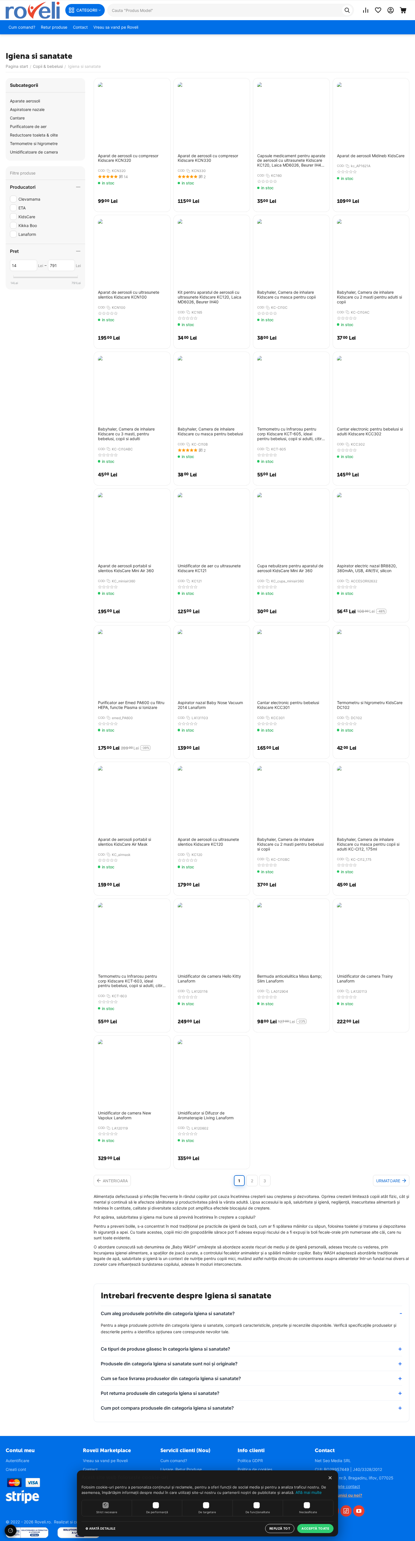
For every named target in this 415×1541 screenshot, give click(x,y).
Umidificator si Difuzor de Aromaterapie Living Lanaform (206, 1115)
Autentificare (17, 1460)
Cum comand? (173, 1460)
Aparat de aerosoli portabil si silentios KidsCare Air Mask (124, 842)
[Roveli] (33, 9)
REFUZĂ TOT (279, 1528)
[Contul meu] (390, 10)
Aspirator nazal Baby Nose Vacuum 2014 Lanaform (210, 705)
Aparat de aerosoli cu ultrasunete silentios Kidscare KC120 (208, 842)
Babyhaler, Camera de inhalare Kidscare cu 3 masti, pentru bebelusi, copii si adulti (126, 434)
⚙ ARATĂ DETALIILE (100, 1528)
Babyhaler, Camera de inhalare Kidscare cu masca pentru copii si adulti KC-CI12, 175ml (368, 844)
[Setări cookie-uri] (10, 1530)
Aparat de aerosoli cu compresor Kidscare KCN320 (128, 158)
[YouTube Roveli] (358, 1511)
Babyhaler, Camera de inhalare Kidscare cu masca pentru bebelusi (210, 431)
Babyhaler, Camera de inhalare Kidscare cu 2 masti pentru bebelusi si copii (290, 844)
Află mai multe (308, 1492)
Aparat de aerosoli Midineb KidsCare (370, 156)
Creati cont (16, 1469)
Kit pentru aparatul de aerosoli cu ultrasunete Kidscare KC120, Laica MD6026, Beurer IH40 (209, 297)
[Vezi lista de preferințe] (378, 10)
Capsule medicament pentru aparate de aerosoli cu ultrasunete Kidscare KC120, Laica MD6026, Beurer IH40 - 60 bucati (291, 161)
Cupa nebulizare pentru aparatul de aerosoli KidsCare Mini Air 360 (290, 568)
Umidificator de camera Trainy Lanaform (365, 978)
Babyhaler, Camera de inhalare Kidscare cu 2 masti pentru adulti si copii (369, 297)
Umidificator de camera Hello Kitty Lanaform (209, 978)
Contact (90, 1469)
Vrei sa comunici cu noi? (338, 1495)
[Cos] (403, 10)
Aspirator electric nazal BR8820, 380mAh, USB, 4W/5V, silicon (367, 568)
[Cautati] (347, 10)
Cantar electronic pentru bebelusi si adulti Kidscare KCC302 (370, 431)
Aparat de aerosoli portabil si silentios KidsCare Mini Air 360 (126, 568)
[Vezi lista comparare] (365, 10)
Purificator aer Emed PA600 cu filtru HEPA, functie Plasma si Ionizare (131, 705)
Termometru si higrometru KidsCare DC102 (370, 705)
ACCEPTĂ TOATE (315, 1528)
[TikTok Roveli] (346, 1511)
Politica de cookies (255, 1469)
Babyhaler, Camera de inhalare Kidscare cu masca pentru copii (286, 294)
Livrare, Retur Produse (181, 1469)
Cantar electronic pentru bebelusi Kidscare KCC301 (288, 705)
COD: (102, 171)
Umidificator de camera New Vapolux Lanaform (124, 1115)
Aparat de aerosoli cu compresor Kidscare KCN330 (208, 158)
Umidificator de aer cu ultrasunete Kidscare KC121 (209, 568)
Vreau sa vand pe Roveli (105, 1460)
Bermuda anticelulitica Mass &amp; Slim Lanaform (289, 978)
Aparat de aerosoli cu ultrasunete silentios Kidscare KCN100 (128, 294)
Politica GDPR (250, 1460)
